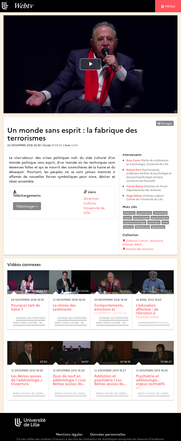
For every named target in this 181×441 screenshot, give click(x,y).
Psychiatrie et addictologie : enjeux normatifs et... (150, 381)
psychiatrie (144, 213)
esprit (127, 217)
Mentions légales (69, 434)
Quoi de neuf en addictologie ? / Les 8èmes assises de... (69, 379)
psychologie (141, 217)
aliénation (158, 227)
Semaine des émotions (139, 249)
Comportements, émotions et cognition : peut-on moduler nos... (110, 311)
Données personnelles (107, 434)
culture (128, 227)
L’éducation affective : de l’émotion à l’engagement (147, 311)
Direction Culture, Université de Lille (94, 205)
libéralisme (142, 227)
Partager (166, 123)
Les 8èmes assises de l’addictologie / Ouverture (26, 379)
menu (171, 6)
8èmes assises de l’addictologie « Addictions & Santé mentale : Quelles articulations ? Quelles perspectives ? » (29, 393)
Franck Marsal (134, 186)
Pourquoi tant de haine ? (25, 307)
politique (154, 222)
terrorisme (160, 213)
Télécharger (26, 206)
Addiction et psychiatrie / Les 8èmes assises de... (110, 379)
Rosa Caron (133, 160)
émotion (129, 213)
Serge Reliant (134, 195)
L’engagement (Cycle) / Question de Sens (154, 322)
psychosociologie (134, 222)
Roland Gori (133, 169)
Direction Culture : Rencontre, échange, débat (143, 242)
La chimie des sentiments (64, 307)
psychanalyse (160, 217)
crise (165, 222)
